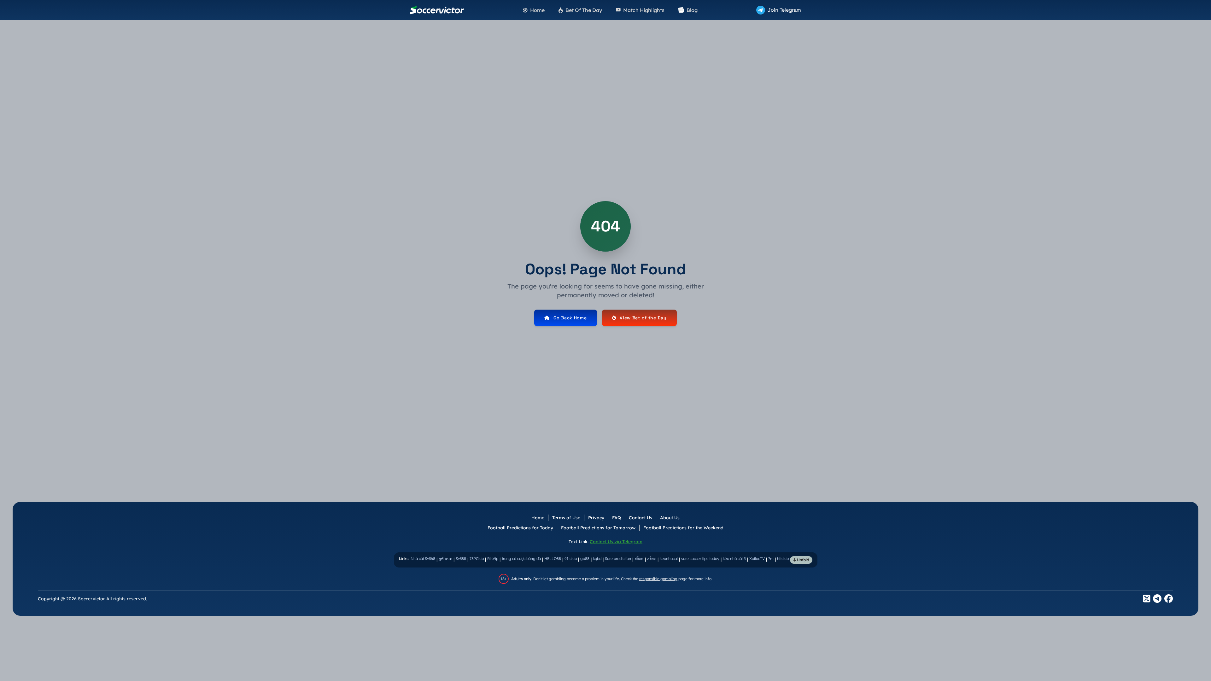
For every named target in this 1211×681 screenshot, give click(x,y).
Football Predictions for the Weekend (683, 528)
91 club (571, 558)
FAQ (616, 518)
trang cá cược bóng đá (521, 558)
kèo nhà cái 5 (734, 558)
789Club (477, 558)
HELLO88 (552, 558)
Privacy (596, 518)
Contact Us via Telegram (616, 541)
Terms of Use (566, 518)
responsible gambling (658, 578)
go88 (584, 558)
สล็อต (639, 558)
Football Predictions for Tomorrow (598, 528)
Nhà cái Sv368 (423, 558)
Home (537, 518)
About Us (670, 518)
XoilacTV (757, 558)
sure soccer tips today (700, 558)
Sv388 (461, 558)
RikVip (492, 558)
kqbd (597, 558)
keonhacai (669, 558)
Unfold (802, 559)
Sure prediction (618, 558)
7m (771, 558)
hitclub (783, 558)
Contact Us (640, 518)
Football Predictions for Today (520, 528)
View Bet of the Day (643, 318)
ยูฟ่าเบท (445, 558)
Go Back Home (570, 318)
